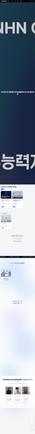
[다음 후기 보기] (31, 396)
